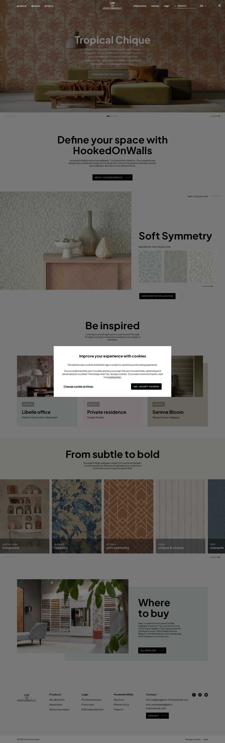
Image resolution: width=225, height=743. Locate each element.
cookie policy (114, 377)
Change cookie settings (78, 386)
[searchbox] (187, 6)
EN (201, 5)
